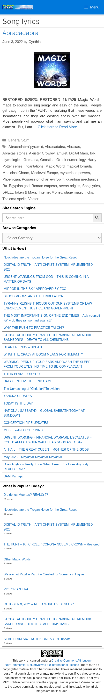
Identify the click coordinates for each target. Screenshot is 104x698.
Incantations (34, 166)
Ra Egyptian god (16, 186)
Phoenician (11, 179)
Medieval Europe (44, 173)
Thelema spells (14, 199)
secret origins (69, 186)
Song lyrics (91, 186)
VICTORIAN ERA (16, 589)
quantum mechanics (82, 179)
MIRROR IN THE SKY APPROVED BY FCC (35, 289)
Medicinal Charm (15, 173)
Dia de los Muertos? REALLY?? (26, 494)
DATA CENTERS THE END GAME (28, 381)
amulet (62, 153)
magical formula (79, 166)
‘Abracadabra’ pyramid (25, 147)
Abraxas (73, 147)
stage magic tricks (78, 192)
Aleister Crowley (42, 153)
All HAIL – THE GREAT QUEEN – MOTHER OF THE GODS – (47, 449)
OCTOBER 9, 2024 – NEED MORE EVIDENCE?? (39, 604)
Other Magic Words (17, 559)
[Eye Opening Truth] (17, 7)
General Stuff (18, 140)
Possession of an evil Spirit (43, 179)
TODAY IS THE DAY (18, 403)
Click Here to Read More (57, 127)
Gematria (30, 160)
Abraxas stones (14, 153)
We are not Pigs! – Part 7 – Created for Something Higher (44, 574)
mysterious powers (75, 173)
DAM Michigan (14, 476)
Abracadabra (20, 32)
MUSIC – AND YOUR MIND (23, 430)
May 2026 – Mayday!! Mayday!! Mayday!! (33, 457)
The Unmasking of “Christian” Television (31, 389)
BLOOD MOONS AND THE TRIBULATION (33, 296)
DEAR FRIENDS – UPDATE (23, 347)
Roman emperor (44, 186)
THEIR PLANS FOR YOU (22, 374)
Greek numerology (71, 160)
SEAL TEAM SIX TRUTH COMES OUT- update (37, 639)
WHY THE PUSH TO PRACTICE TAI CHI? (34, 327)
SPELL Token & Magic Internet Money (32, 192)
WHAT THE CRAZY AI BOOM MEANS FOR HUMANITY (43, 354)
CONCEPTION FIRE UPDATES (26, 423)
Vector (33, 199)
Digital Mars (78, 153)
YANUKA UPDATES (18, 396)
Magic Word (55, 166)
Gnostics (47, 160)
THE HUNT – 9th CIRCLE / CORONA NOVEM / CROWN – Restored (51, 544)
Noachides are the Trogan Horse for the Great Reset (40, 257)
